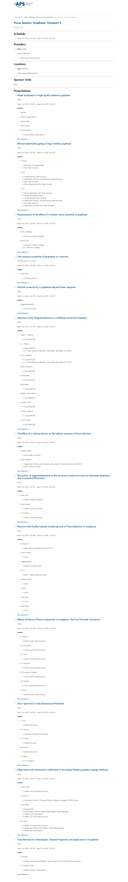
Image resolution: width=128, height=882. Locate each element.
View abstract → (23, 139)
